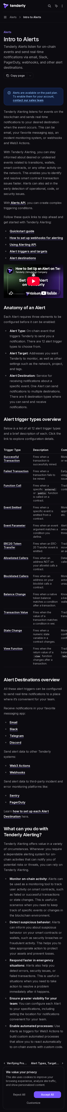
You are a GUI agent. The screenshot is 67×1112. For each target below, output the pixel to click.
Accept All (47, 1094)
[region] (33, 557)
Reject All (19, 1094)
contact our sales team (28, 100)
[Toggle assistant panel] (56, 6)
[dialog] (33, 1088)
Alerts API (17, 203)
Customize (33, 1102)
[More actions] (62, 6)
